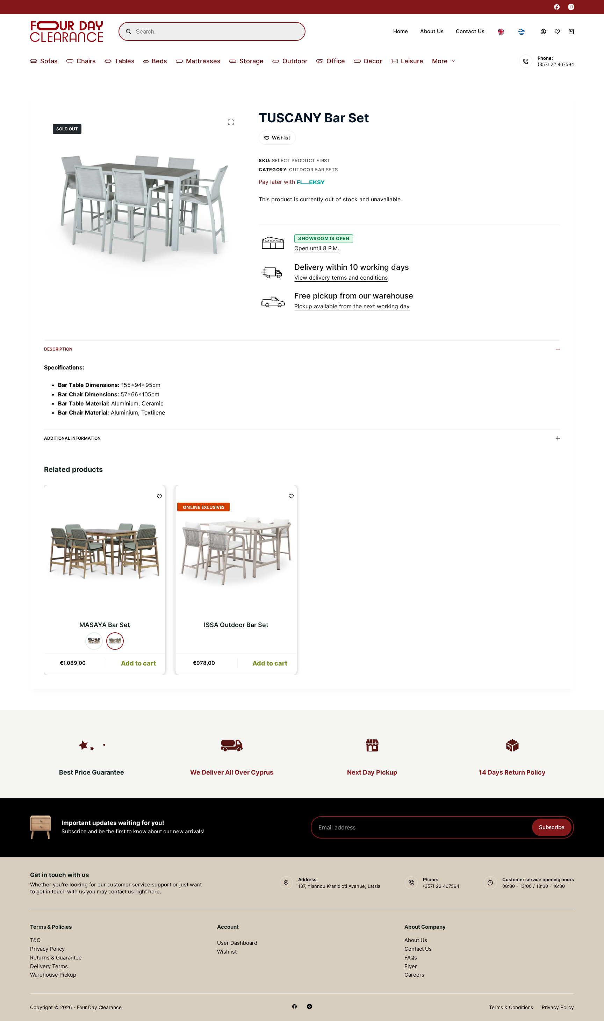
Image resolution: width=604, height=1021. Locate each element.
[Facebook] (557, 7)
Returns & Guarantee (56, 957)
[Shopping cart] (571, 31)
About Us (432, 31)
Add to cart (138, 663)
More (440, 61)
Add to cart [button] (269, 663)
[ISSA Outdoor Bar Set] (236, 551)
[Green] (115, 641)
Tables (125, 61)
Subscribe (552, 827)
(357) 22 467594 (556, 64)
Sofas (49, 61)
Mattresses (203, 61)
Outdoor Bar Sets (313, 169)
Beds (159, 61)
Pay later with (277, 181)
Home (400, 31)
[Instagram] (571, 7)
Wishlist (227, 951)
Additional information (72, 438)
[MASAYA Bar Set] (104, 551)
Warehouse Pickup (53, 974)
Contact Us (470, 31)
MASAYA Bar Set (104, 624)
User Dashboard (237, 943)
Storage (251, 61)
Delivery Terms (49, 966)
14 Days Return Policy (512, 772)
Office (335, 61)
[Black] (94, 641)
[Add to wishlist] (159, 496)
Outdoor (295, 61)
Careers (414, 974)
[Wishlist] (557, 31)
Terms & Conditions (511, 1007)
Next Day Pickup (372, 772)
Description (58, 349)
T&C (35, 940)
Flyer (410, 966)
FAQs (410, 957)
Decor (373, 61)
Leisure (412, 61)
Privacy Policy (47, 948)
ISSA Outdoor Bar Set (236, 624)
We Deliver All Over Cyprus (231, 772)
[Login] (543, 31)
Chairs (86, 61)
